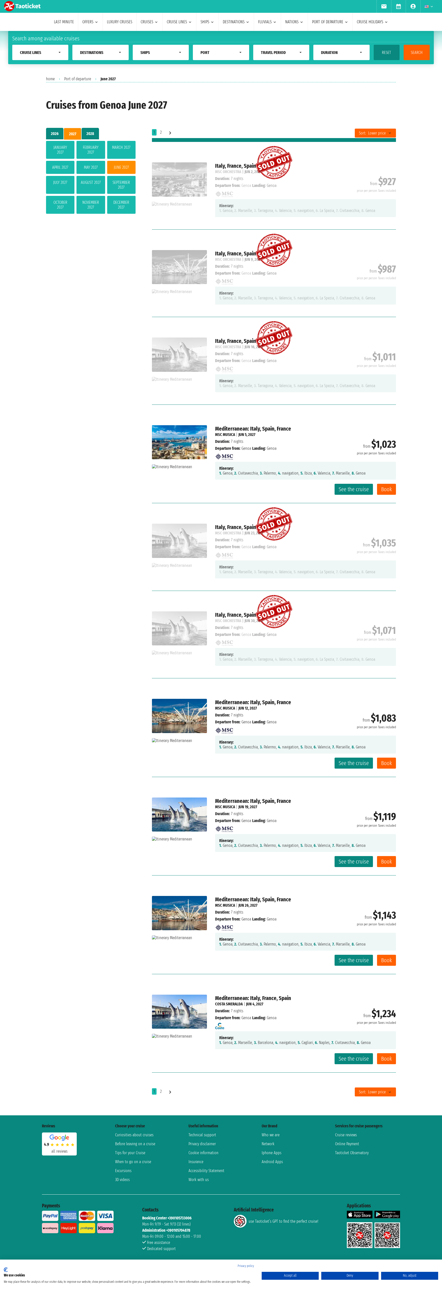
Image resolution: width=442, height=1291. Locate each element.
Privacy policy (246, 1266)
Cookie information (203, 1152)
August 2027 (91, 182)
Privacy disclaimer (202, 1143)
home (50, 78)
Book (386, 489)
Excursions (123, 1170)
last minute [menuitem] (64, 21)
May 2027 (91, 167)
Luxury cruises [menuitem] (119, 21)
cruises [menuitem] (147, 21)
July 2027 (60, 182)
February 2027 (90, 150)
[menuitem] (384, 6)
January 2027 (60, 150)
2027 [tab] (72, 133)
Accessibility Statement (206, 1170)
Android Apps (272, 1161)
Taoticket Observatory (352, 1152)
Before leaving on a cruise (135, 1143)
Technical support (202, 1134)
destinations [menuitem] (234, 21)
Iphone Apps (271, 1152)
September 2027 (121, 185)
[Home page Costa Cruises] (219, 1024)
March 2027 (121, 147)
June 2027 (121, 167)
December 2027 (121, 205)
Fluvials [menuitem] (265, 21)
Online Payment (347, 1143)
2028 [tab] (90, 133)
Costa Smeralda (229, 1004)
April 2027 (60, 167)
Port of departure (77, 78)
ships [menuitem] (205, 21)
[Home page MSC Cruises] (224, 455)
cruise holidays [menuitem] (370, 21)
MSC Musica (225, 434)
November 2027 (90, 205)
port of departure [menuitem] (327, 21)
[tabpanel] (91, 178)
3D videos (122, 1179)
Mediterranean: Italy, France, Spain (253, 998)
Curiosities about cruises (134, 1134)
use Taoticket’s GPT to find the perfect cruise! (283, 1221)
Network (268, 1143)
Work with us (199, 1179)
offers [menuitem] (87, 21)
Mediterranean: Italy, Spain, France (253, 428)
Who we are (271, 1134)
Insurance (196, 1161)
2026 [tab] (55, 133)
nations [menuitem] (292, 21)
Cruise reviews (346, 1134)
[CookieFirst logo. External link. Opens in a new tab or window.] (6, 1269)
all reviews (59, 1151)
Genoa (246, 448)
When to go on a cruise (133, 1161)
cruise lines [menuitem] (177, 21)
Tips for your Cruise (130, 1152)
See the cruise (354, 489)
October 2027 (60, 205)
